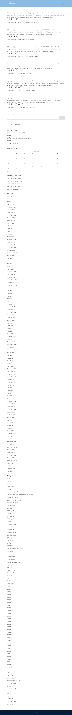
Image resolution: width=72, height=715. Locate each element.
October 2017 (11, 282)
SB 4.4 (36, 56)
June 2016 (10, 326)
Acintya (9, 478)
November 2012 (12, 442)
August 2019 (10, 223)
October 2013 (11, 412)
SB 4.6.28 (19, 184)
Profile (9, 578)
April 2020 (10, 202)
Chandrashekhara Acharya (15, 548)
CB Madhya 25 (11, 530)
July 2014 (9, 388)
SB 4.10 (9, 610)
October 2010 (11, 468)
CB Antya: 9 (10, 521)
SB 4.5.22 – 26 (17, 189)
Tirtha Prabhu (11, 678)
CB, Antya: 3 (10, 540)
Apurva (9, 484)
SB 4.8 (9, 656)
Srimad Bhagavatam (13, 670)
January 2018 (11, 274)
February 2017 (11, 304)
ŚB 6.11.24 (10, 135)
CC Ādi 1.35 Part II (12, 143)
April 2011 (10, 466)
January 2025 (11, 196)
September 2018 (12, 253)
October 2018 (11, 250)
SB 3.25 (9, 594)
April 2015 (10, 363)
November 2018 (12, 247)
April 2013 (10, 428)
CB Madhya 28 (11, 535)
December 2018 (11, 245)
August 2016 (10, 320)
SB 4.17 (9, 629)
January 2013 (11, 436)
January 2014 (11, 404)
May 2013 (10, 425)
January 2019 (11, 242)
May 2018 (10, 264)
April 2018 (10, 266)
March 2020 (10, 204)
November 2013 (12, 409)
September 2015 (12, 350)
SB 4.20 (9, 640)
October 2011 (11, 458)
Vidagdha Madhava (13, 689)
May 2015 (10, 361)
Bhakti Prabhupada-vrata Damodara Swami (20, 494)
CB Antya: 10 (11, 505)
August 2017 (10, 288)
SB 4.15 (9, 624)
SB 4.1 (33, 107)
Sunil (8, 672)
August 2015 (10, 352)
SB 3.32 (9, 600)
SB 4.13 (9, 619)
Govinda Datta (11, 559)
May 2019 (10, 231)
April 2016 (10, 331)
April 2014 (10, 396)
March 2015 (10, 366)
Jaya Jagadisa (29, 22)
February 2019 (11, 239)
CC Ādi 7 (9, 546)
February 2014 (11, 401)
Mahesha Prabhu (12, 573)
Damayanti (10, 551)
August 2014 (10, 385)
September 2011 (12, 460)
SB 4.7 (9, 654)
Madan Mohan (11, 570)
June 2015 (10, 358)
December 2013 (11, 406)
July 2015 (9, 355)
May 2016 (10, 328)
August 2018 (10, 255)
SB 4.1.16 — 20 (15, 104)
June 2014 (10, 390)
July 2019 (9, 226)
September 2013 (12, 415)
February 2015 (11, 369)
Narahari (9, 575)
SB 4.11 (37, 39)
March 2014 (10, 398)
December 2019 (11, 212)
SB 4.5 (9, 648)
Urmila (9, 686)
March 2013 (10, 431)
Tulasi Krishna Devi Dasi (14, 681)
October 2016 (11, 315)
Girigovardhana (11, 556)
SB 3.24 (9, 592)
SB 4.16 (9, 627)
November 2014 (12, 377)
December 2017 (11, 277)
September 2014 (12, 382)
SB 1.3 (9, 586)
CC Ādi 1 (9, 543)
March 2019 (10, 237)
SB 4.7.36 (12, 53)
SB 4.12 (9, 616)
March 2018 (10, 269)
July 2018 (9, 258)
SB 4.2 (33, 90)
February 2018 (11, 272)
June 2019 (10, 228)
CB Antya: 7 (10, 516)
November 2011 (12, 455)
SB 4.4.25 (12, 70)
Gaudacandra (11, 554)
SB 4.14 (36, 22)
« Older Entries (11, 115)
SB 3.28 (9, 597)
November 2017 (12, 280)
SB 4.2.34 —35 (15, 87)
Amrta (9, 481)
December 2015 (11, 342)
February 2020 (11, 207)
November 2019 (12, 215)
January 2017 (11, 307)
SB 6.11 (9, 664)
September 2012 (12, 447)
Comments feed (12, 701)
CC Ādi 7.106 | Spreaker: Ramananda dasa (19, 138)
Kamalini (9, 567)
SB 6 (8, 662)
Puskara (9, 581)
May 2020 (10, 199)
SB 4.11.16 (12, 36)
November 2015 (12, 344)
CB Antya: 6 (10, 513)
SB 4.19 (9, 635)
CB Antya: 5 (10, 511)
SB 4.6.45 (19, 178)
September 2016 (12, 317)
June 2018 (10, 261)
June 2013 (10, 423)
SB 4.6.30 (19, 181)
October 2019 (11, 218)
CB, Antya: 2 (10, 538)
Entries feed (10, 699)
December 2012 (11, 439)
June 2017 (10, 293)
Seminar (9, 667)
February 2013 (11, 433)
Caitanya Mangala (12, 503)
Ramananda (12, 22)
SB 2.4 (9, 589)
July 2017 (9, 290)
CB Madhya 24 (11, 527)
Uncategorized (11, 683)
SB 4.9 (9, 659)
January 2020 (11, 210)
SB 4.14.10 (12, 19)
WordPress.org (11, 704)
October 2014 (11, 379)
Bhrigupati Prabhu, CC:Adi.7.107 (16, 133)
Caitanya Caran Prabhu (14, 500)
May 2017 (10, 296)
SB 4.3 (9, 643)
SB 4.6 (9, 651)
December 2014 (11, 374)
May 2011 (10, 463)
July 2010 (9, 471)
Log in (9, 696)
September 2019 (12, 220)
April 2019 (10, 234)
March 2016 (10, 334)
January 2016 (11, 339)
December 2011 (11, 452)
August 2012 (10, 450)
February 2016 (11, 336)
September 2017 (12, 285)
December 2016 (11, 309)
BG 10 (9, 489)
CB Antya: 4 (10, 508)
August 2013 (10, 417)
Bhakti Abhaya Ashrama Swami (16, 492)
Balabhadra (10, 486)
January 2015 (11, 371)
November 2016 (12, 312)
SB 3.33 (9, 602)
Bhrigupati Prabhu (12, 497)
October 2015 (11, 347)
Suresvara (10, 675)
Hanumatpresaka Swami (14, 562)
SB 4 (8, 605)
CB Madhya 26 (11, 532)
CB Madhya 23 (11, 524)
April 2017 (10, 299)
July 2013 (9, 420)
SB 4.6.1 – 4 (20, 186)
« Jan (8, 171)
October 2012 (11, 444)
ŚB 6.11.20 (10, 141)
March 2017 (10, 301)
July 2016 (9, 323)
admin (11, 73)
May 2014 (10, 393)
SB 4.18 (9, 632)
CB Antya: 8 (10, 519)
